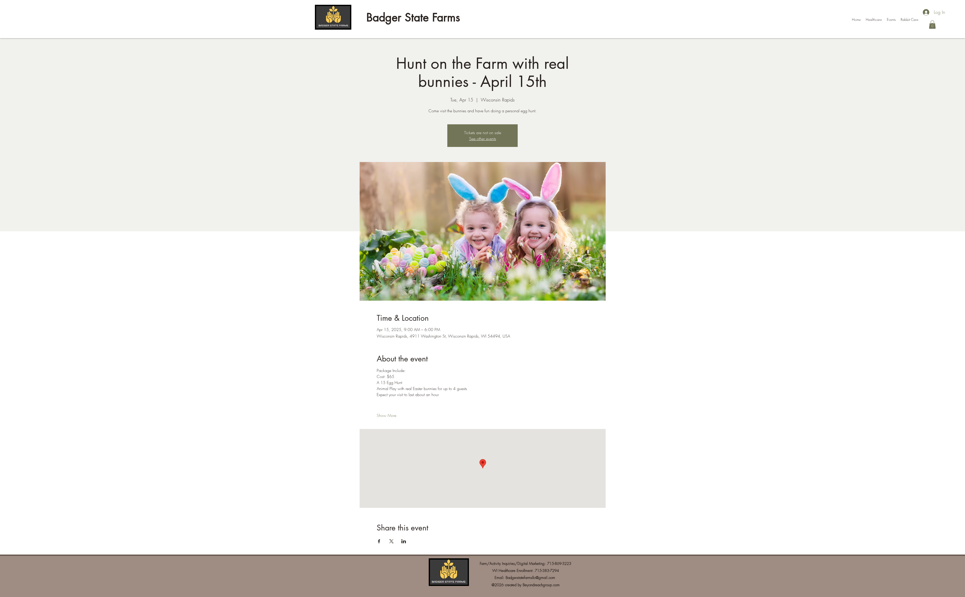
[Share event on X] (391, 541)
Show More (386, 415)
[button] (932, 24)
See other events (482, 138)
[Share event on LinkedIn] (403, 541)
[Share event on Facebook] (379, 541)
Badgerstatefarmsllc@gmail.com (530, 577)
